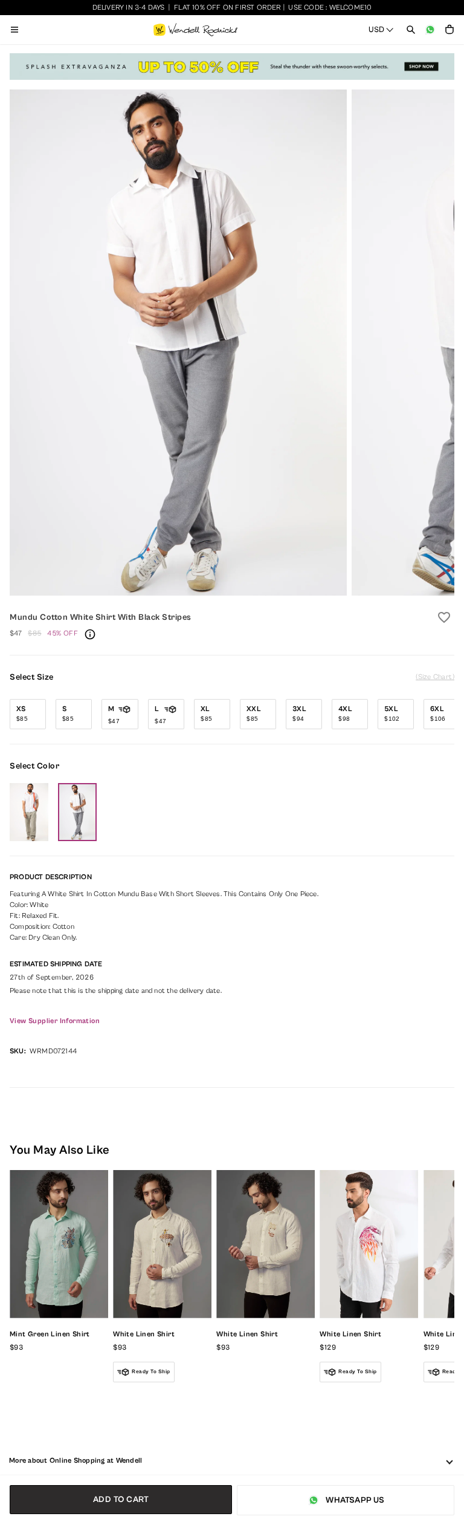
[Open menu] (14, 29)
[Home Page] (195, 30)
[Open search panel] (411, 29)
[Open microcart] (449, 29)
